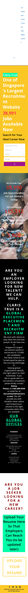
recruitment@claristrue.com (14, 395)
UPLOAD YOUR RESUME (14, 566)
